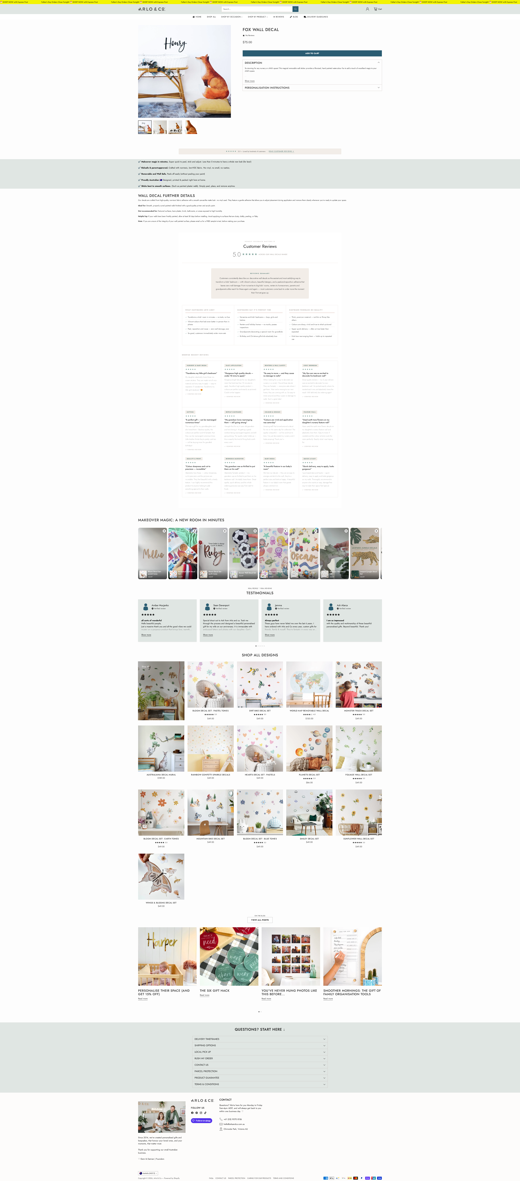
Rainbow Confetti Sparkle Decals (210, 774)
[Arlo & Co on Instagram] (201, 1113)
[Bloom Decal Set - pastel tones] (211, 684)
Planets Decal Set (309, 774)
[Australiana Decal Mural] (161, 748)
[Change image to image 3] (175, 127)
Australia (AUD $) (149, 1173)
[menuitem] (197, 16)
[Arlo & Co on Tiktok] (205, 1113)
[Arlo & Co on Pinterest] (196, 1113)
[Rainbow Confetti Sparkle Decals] (211, 748)
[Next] (382, 621)
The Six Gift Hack (214, 990)
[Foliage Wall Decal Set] (359, 748)
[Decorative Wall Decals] (144, 714)
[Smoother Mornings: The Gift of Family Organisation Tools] (352, 956)
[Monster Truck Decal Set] (359, 684)
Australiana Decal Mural (161, 774)
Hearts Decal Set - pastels (260, 774)
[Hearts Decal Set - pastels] (260, 748)
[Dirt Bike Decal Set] (260, 684)
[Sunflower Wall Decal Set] (359, 812)
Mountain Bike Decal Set (210, 838)
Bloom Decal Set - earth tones (161, 838)
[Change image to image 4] (190, 127)
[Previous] (138, 621)
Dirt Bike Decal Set (260, 710)
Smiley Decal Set (309, 838)
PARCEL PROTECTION (236, 1178)
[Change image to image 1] (145, 127)
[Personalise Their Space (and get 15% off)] (167, 956)
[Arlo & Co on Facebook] (192, 1113)
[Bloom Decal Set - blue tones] (260, 812)
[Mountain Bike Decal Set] (211, 812)
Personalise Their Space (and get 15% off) (164, 992)
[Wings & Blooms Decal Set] (161, 877)
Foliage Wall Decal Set (358, 774)
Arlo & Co (157, 1178)
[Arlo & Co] (151, 9)
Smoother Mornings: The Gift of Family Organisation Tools (352, 992)
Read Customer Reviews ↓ (281, 151)
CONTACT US (220, 1178)
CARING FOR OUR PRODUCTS (259, 1178)
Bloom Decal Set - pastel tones (211, 710)
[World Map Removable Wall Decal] (309, 684)
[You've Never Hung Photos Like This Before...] (291, 956)
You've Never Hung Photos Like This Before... (289, 992)
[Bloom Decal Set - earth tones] (161, 812)
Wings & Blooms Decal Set (161, 902)
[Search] (295, 9)
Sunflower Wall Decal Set (358, 838)
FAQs (211, 1178)
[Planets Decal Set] (309, 748)
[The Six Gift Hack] (229, 956)
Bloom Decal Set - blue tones (260, 838)
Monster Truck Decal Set (358, 710)
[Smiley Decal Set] (309, 812)
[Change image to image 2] (160, 127)
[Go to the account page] (367, 9)
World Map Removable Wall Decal (309, 710)
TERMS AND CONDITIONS (283, 1178)
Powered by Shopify (172, 1178)
